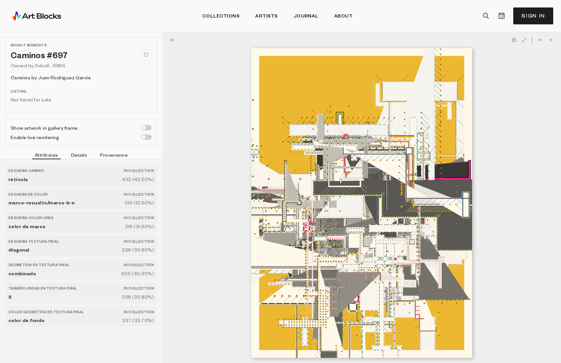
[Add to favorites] (146, 54)
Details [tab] (79, 155)
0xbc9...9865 (50, 65)
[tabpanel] (81, 261)
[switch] (146, 127)
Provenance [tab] (114, 155)
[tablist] (81, 155)
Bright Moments (29, 45)
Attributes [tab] (46, 155)
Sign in (533, 16)
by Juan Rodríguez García (51, 77)
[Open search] (486, 16)
